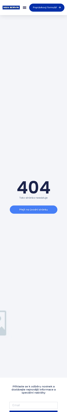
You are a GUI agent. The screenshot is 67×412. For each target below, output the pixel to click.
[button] (24, 7)
